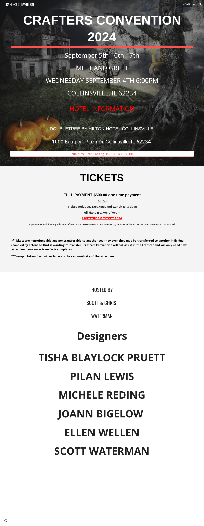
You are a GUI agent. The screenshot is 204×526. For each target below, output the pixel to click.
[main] (102, 80)
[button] (200, 4)
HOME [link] (186, 4)
